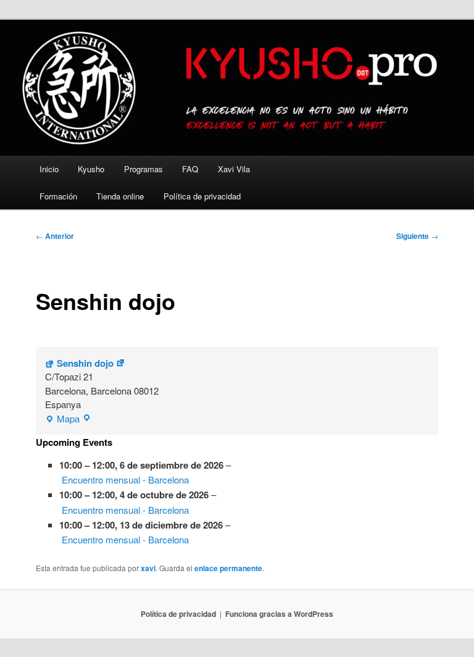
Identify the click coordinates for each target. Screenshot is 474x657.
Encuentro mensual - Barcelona (125, 479)
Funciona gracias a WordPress (279, 613)
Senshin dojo (85, 363)
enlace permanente (228, 568)
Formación (58, 196)
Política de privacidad (202, 196)
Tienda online (120, 196)
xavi (148, 568)
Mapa (62, 419)
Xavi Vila (234, 169)
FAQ (190, 169)
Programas (143, 169)
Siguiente (417, 235)
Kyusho (91, 169)
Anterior (55, 235)
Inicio (49, 169)
